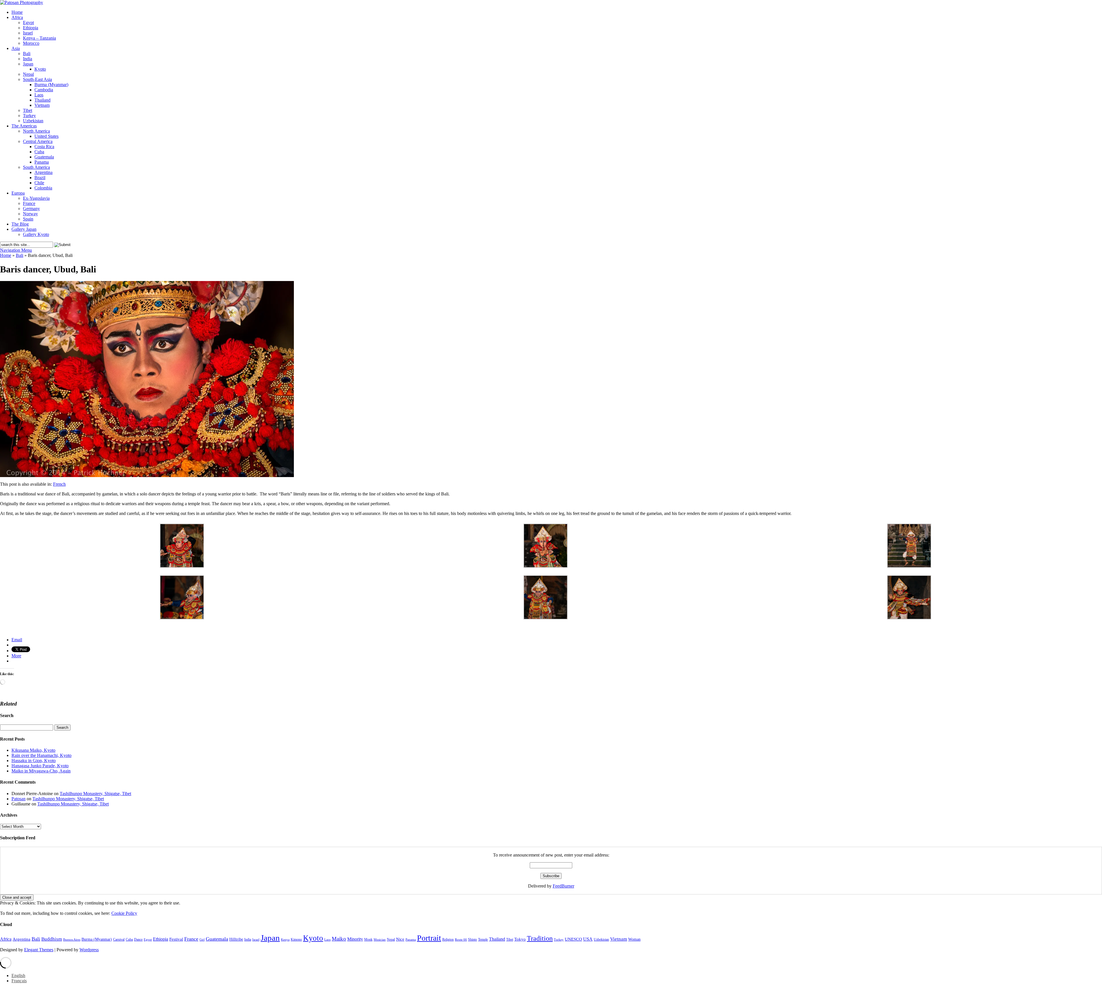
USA (588, 939)
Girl (202, 939)
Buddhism (51, 939)
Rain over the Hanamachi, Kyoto (41, 755)
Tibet (27, 110)
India (27, 58)
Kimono (296, 939)
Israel (28, 32)
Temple (483, 939)
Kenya (285, 939)
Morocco (31, 43)
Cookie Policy (124, 913)
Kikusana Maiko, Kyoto (33, 750)
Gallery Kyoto (36, 234)
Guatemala (44, 156)
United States (46, 136)
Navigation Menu (16, 250)
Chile (39, 182)
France (29, 203)
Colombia (43, 187)
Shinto (472, 939)
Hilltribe (236, 939)
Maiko (339, 939)
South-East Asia (37, 79)
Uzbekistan (33, 120)
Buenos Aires (71, 939)
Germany (31, 208)
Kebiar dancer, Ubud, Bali (22, 626)
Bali (26, 53)
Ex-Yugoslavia (36, 198)
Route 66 (461, 939)
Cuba (39, 151)
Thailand (42, 100)
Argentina (43, 172)
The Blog (20, 224)
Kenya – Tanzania (39, 38)
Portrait (429, 937)
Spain (28, 218)
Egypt (28, 22)
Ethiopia (30, 27)
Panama (41, 162)
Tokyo (520, 939)
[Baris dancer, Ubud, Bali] (147, 475)
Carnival (119, 939)
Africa (17, 17)
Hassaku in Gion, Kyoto (33, 760)
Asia (15, 48)
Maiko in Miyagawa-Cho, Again (41, 770)
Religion (448, 939)
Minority (355, 939)
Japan (28, 63)
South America (36, 167)
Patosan (18, 798)
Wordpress (89, 949)
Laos (38, 94)
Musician (380, 939)
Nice (400, 939)
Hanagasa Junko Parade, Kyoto (40, 765)
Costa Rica (44, 146)
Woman (634, 939)
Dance (138, 939)
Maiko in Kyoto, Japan (20, 630)
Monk (368, 939)
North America (36, 131)
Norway (30, 213)
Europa (18, 193)
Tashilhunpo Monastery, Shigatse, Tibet (95, 793)
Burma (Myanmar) (51, 84)
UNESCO (573, 939)
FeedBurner (563, 886)
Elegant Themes (38, 949)
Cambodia (43, 89)
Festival (176, 939)
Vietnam (42, 105)
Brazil (39, 177)
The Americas (24, 125)
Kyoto (40, 69)
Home (17, 12)
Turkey (29, 115)
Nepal (28, 74)
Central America (38, 141)
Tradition (540, 938)
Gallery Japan (23, 229)
